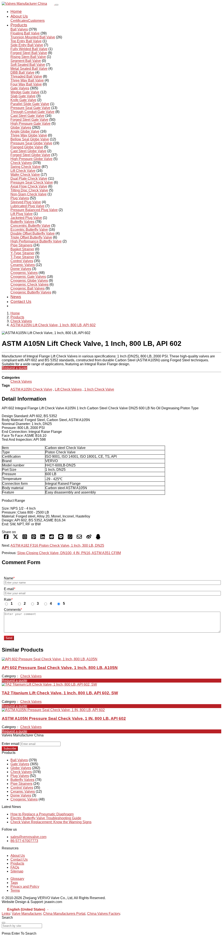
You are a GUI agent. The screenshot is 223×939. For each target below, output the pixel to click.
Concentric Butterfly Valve (30, 225)
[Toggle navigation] (56, 4)
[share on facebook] (6, 538)
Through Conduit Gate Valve (32, 112)
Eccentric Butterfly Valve (29, 229)
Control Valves (21, 261)
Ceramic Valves (22, 265)
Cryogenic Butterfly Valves (30, 292)
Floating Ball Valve (25, 33)
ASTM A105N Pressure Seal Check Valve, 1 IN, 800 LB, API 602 (64, 718)
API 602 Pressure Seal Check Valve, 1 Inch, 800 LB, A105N (60, 667)
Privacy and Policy (24, 886)
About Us (19, 16)
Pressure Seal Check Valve (31, 182)
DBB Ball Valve (22, 72)
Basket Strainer (22, 249)
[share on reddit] (51, 538)
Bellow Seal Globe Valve (29, 139)
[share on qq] (98, 538)
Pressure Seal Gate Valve (30, 108)
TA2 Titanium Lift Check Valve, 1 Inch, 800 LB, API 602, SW (60, 693)
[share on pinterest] (33, 538)
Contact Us (20, 301)
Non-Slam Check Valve (28, 194)
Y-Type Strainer (22, 253)
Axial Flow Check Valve (28, 186)
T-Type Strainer (22, 257)
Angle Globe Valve (24, 131)
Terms (15, 890)
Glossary (17, 879)
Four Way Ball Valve (26, 84)
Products (18, 25)
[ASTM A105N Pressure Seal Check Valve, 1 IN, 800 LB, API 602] (53, 710)
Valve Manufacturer (26, 913)
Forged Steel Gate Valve (29, 119)
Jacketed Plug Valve (26, 218)
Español (56, 910)
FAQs (14, 867)
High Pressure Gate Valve (30, 123)
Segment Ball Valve (25, 61)
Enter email (10, 744)
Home (16, 11)
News (15, 296)
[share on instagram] (24, 538)
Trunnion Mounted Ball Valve (32, 37)
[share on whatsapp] (70, 538)
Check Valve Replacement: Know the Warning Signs (50, 822)
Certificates (19, 20)
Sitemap (16, 871)
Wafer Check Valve (25, 174)
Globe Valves (20, 127)
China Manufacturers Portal (64, 913)
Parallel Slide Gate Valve (29, 104)
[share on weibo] (88, 538)
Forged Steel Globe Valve (30, 155)
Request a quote (14, 368)
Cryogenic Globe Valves (29, 280)
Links (6, 913)
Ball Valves (19, 29)
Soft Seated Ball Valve (27, 65)
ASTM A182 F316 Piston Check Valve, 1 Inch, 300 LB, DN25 (57, 545)
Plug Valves (19, 198)
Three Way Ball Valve (27, 80)
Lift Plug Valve (21, 214)
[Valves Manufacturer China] (28, 3)
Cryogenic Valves (24, 273)
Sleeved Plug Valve (25, 202)
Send (9, 638)
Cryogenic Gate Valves (28, 276)
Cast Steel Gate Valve (27, 116)
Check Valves (21, 163)
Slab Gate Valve (22, 96)
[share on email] (79, 538)
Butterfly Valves (22, 222)
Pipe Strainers (21, 245)
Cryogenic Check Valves (29, 284)
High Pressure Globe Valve (31, 159)
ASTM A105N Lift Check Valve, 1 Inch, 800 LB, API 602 (53, 325)
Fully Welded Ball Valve (28, 49)
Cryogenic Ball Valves (27, 288)
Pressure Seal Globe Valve (31, 143)
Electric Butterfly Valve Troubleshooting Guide (45, 818)
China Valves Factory (103, 913)
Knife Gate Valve (23, 100)
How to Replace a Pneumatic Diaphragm (42, 814)
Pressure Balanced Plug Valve (34, 210)
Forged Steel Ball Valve (28, 53)
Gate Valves (19, 88)
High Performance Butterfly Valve (36, 241)
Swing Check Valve (25, 167)
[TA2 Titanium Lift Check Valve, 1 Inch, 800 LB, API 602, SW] (49, 684)
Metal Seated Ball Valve (28, 68)
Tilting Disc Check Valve (29, 190)
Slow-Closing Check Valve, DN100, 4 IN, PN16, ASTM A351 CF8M (69, 553)
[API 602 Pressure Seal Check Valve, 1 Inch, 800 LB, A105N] (49, 659)
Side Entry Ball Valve (26, 45)
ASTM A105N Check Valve (31, 389)
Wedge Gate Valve (24, 92)
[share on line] (60, 538)
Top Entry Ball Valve (26, 41)
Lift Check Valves (68, 389)
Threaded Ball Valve (26, 76)
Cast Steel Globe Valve (28, 151)
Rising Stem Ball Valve (28, 57)
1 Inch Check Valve (99, 389)
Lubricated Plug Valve (27, 206)
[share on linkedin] (42, 538)
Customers (36, 20)
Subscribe (9, 748)
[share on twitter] (15, 538)
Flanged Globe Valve (26, 147)
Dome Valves (20, 269)
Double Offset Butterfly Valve (32, 233)
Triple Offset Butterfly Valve (31, 237)
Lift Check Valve (22, 170)
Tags (14, 882)
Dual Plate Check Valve (28, 178)
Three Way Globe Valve (28, 135)
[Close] (3, 922)
